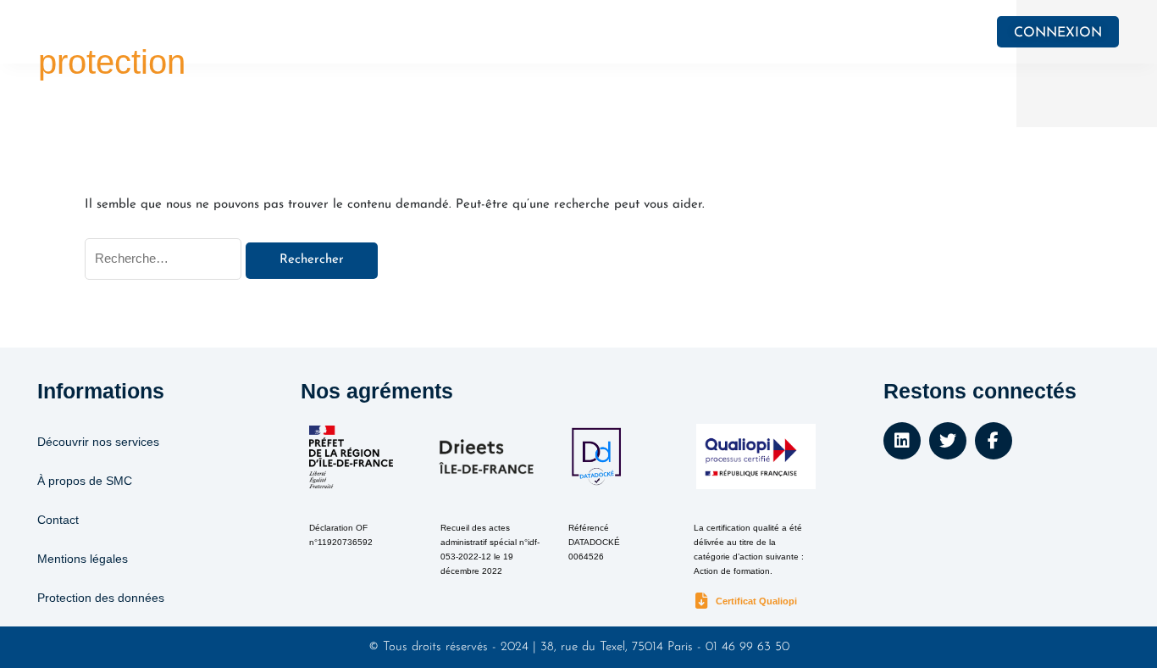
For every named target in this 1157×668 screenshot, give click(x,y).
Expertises (602, 32)
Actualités (859, 32)
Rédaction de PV (741, 32)
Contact (58, 519)
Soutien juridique (339, 32)
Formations (480, 32)
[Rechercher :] (165, 259)
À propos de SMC (84, 480)
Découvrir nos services (98, 441)
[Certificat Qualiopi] (702, 601)
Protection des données (100, 597)
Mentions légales (82, 558)
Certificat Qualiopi (756, 601)
